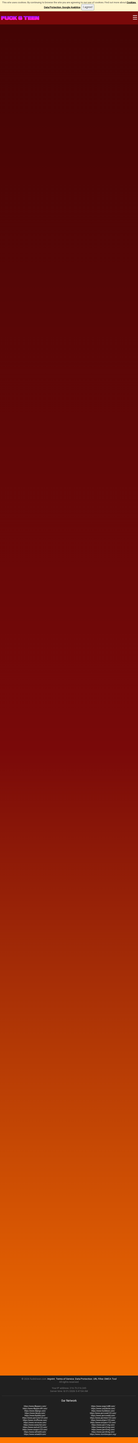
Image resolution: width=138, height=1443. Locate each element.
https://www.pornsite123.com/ (35, 1418)
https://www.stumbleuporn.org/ (103, 1434)
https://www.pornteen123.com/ (103, 1418)
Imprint (51, 1378)
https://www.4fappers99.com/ (35, 1408)
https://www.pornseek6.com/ (103, 1415)
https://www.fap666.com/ (34, 1415)
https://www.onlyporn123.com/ (103, 1422)
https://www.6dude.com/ (35, 1413)
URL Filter (98, 1378)
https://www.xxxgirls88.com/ (103, 1406)
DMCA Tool (110, 1378)
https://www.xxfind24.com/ (35, 1432)
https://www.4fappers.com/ (35, 1406)
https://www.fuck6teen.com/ (103, 1411)
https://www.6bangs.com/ (35, 1411)
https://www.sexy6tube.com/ (103, 1408)
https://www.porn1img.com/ (103, 1425)
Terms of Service (65, 1378)
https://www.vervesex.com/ (35, 1422)
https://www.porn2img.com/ (103, 1427)
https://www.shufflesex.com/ (35, 1420)
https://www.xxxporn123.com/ (34, 1429)
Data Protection (83, 1378)
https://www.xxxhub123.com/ (35, 1427)
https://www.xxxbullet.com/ (35, 1425)
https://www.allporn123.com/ (103, 1420)
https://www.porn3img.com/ (103, 1429)
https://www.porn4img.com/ (103, 1432)
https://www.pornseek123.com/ (103, 1413)
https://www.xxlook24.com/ (35, 1434)
